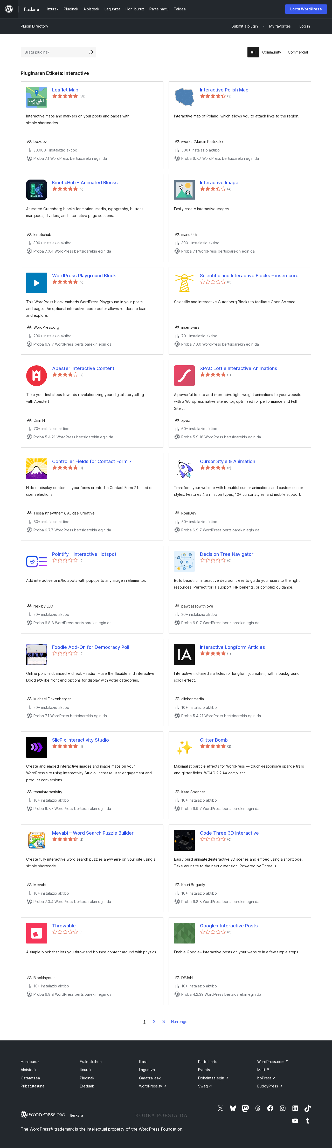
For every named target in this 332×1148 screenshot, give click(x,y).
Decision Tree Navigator (226, 554)
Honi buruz (30, 1061)
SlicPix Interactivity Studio (80, 740)
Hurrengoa (180, 1021)
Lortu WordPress (306, 9)
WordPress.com (273, 1061)
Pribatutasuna (32, 1086)
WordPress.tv (153, 1086)
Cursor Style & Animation (227, 461)
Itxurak (86, 1069)
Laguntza (147, 1069)
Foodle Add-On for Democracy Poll (90, 647)
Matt (263, 1069)
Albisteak (29, 1069)
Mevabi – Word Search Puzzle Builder (93, 833)
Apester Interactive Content (83, 368)
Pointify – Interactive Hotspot (84, 554)
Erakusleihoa (91, 1061)
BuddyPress (269, 1086)
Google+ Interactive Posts (229, 925)
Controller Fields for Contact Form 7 (92, 461)
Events (204, 1069)
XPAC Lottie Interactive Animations (238, 368)
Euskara (76, 1115)
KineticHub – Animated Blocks (85, 182)
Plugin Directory (34, 26)
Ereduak (87, 1086)
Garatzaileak (150, 1078)
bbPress (266, 1078)
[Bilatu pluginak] (91, 52)
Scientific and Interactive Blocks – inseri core (249, 275)
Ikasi (143, 1061)
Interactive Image (219, 182)
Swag (205, 1086)
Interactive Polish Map (224, 90)
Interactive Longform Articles (232, 647)
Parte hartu (207, 1061)
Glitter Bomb (214, 740)
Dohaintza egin (213, 1078)
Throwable (64, 925)
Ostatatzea (30, 1078)
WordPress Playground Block (84, 275)
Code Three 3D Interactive (229, 833)
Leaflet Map (65, 90)
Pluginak (87, 1078)
